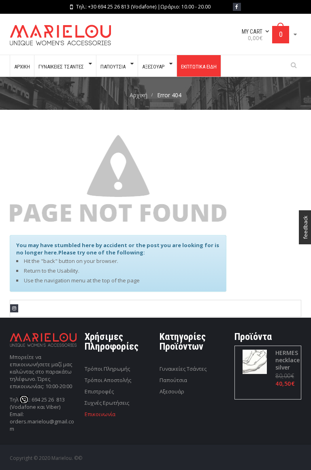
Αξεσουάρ (172, 391)
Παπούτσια (173, 380)
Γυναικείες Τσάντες (183, 368)
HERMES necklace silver (287, 360)
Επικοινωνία (100, 414)
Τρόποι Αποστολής (108, 380)
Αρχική (138, 95)
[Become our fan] (237, 7)
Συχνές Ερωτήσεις (107, 402)
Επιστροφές (99, 391)
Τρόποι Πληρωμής (107, 368)
